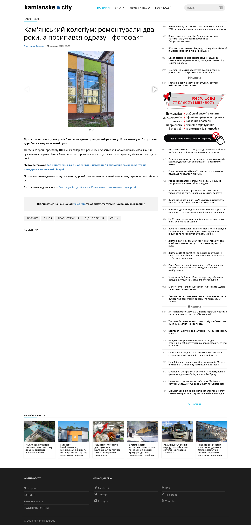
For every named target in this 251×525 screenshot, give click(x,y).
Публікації (163, 8)
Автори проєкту (33, 501)
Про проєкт (31, 488)
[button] (154, 89)
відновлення (94, 218)
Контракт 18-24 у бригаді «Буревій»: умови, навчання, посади (198, 332)
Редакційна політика (36, 507)
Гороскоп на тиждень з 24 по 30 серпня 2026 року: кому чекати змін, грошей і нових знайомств (195, 353)
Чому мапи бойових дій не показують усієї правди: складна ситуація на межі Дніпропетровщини (196, 278)
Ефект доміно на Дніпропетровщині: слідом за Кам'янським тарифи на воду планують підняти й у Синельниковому (196, 60)
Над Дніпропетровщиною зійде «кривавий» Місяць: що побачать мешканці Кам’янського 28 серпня (197, 363)
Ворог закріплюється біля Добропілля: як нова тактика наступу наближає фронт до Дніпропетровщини (193, 39)
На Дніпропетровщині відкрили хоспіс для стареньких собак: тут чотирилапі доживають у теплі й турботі (198, 343)
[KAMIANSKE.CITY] (48, 7)
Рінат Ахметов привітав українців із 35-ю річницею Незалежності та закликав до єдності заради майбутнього (196, 267)
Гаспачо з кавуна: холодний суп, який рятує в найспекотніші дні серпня (193, 84)
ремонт (32, 218)
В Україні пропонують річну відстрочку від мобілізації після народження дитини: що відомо (198, 49)
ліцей (48, 218)
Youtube (170, 501)
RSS (167, 488)
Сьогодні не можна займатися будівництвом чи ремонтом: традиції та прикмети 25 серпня (194, 71)
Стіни (114, 218)
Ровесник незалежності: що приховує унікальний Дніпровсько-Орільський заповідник (195, 182)
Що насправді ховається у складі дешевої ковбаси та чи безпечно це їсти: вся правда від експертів (198, 150)
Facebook (103, 488)
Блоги (119, 8)
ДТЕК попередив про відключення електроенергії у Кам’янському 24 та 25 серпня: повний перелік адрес (197, 392)
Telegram (79, 204)
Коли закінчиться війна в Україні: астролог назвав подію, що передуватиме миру (196, 172)
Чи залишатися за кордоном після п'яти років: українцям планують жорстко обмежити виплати (195, 191)
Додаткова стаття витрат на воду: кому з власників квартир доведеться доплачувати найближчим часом (197, 162)
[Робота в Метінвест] (194, 118)
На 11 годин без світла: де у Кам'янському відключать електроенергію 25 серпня (198, 220)
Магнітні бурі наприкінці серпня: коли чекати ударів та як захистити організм (197, 288)
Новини (103, 8)
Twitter (102, 494)
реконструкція (68, 218)
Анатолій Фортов (34, 45)
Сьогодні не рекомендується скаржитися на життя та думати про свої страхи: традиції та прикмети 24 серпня (197, 299)
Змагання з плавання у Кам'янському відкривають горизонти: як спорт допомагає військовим (196, 201)
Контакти (29, 494)
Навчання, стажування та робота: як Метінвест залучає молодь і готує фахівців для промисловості (196, 382)
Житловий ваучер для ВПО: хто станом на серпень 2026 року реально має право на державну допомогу (197, 27)
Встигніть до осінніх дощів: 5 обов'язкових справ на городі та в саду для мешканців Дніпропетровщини (197, 210)
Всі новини (194, 404)
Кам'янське (32, 19)
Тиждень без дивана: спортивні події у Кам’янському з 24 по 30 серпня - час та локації (197, 322)
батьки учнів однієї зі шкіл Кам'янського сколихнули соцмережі (97, 187)
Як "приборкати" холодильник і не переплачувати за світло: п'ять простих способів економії (198, 313)
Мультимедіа (140, 8)
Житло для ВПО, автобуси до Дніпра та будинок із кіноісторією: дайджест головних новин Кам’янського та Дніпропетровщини (197, 255)
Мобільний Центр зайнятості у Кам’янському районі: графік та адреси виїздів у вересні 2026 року (197, 373)
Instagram (104, 501)
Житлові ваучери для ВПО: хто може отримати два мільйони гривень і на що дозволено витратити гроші (196, 243)
